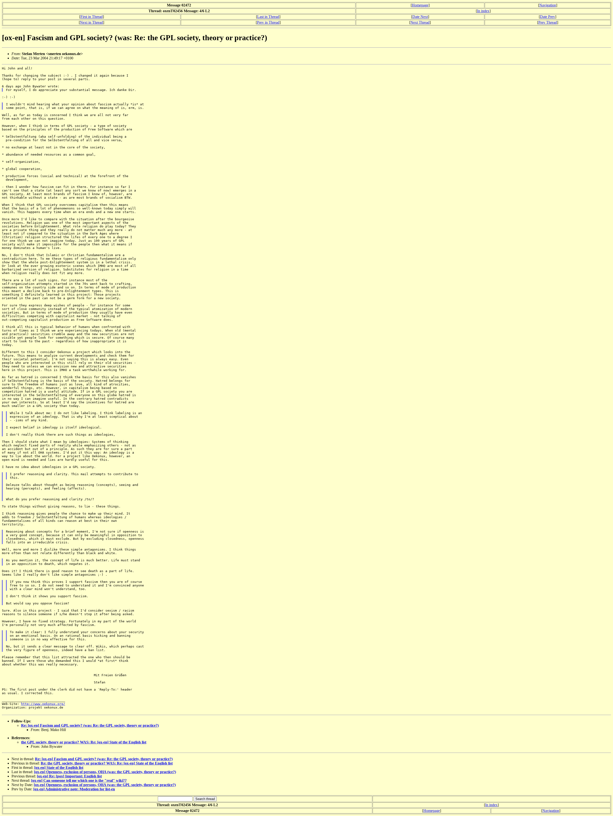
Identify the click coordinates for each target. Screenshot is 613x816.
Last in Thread (268, 17)
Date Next (420, 17)
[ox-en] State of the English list (58, 767)
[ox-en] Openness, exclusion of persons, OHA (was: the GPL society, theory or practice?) (105, 772)
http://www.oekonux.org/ (43, 704)
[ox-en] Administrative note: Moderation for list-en (74, 789)
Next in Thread (91, 22)
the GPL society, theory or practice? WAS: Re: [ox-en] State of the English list (83, 742)
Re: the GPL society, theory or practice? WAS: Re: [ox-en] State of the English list (107, 763)
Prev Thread (547, 22)
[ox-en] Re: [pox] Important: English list (69, 776)
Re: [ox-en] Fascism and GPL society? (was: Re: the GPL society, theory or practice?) (90, 725)
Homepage (420, 5)
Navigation (547, 5)
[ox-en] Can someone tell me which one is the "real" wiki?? (79, 780)
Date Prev (547, 17)
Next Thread (420, 22)
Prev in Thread (268, 22)
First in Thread (91, 17)
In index (483, 11)
